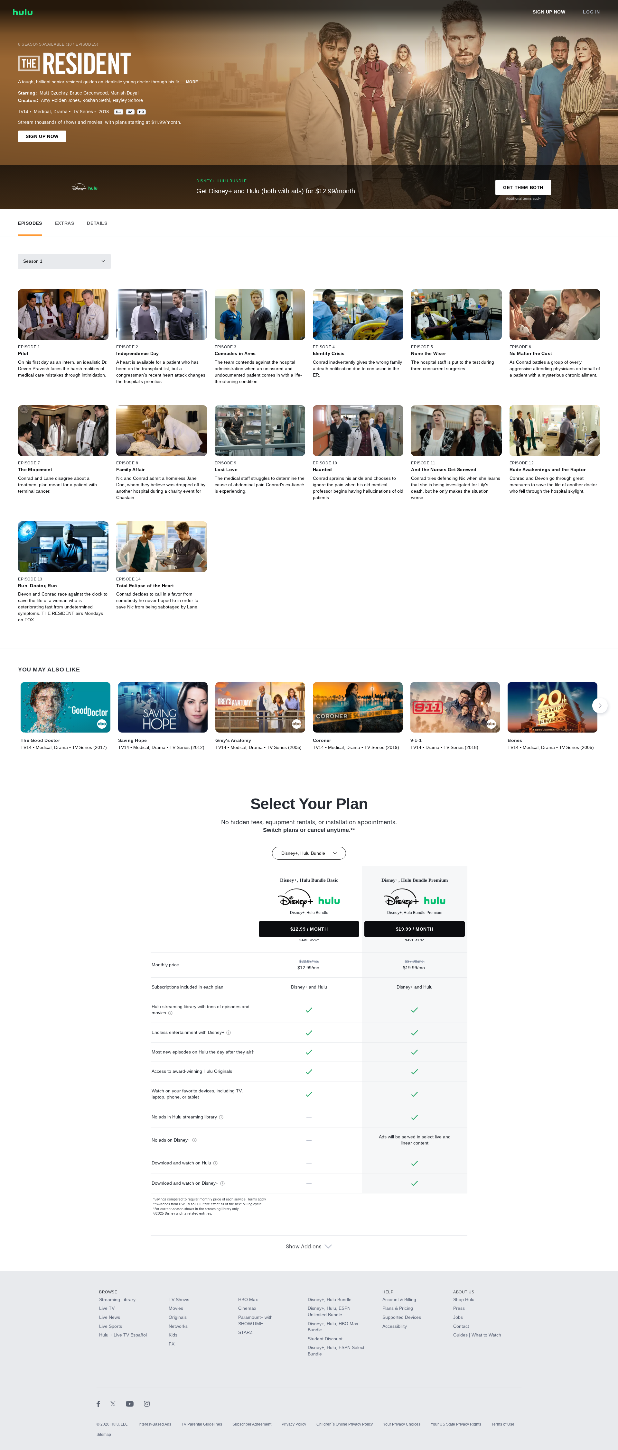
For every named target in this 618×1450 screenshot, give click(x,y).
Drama (60, 112)
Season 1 (32, 261)
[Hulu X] (118, 1404)
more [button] (192, 82)
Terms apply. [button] (257, 1199)
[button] (30, 221)
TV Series (83, 112)
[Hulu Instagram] (147, 1404)
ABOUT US (463, 1292)
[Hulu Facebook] (103, 1404)
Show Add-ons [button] (304, 1246)
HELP (387, 1292)
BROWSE (108, 1292)
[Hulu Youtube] (135, 1404)
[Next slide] (600, 705)
